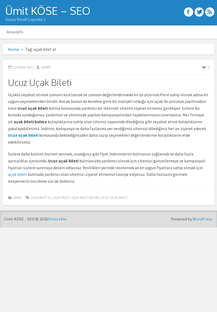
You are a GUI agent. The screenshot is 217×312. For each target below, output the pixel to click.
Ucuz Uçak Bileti (40, 82)
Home (13, 49)
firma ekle (57, 219)
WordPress (202, 219)
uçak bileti (17, 174)
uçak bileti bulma (85, 197)
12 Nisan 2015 (23, 67)
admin (46, 67)
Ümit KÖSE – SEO (48, 10)
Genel (17, 197)
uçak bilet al (41, 197)
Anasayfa (15, 31)
